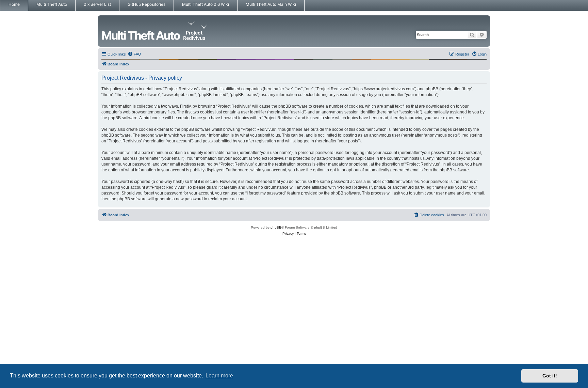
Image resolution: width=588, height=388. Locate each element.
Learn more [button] (219, 375)
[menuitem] (134, 54)
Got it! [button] (549, 375)
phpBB (276, 227)
